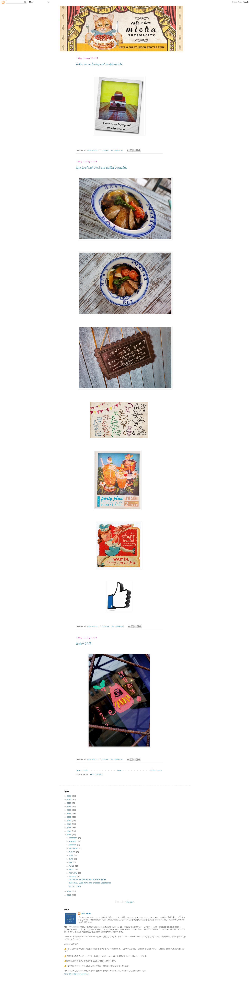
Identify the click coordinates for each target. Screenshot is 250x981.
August (72, 852)
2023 (69, 807)
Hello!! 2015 (83, 644)
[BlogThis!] (131, 150)
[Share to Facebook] (136, 150)
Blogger (130, 902)
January (73, 877)
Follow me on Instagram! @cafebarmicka (99, 64)
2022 (69, 810)
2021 (69, 814)
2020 (69, 817)
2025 (69, 800)
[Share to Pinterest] (139, 150)
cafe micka (86, 914)
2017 (69, 828)
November (73, 841)
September (74, 849)
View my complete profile (76, 974)
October (73, 845)
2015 (69, 835)
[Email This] (128, 150)
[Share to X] (133, 150)
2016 (69, 831)
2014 (69, 892)
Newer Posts (82, 770)
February (73, 873)
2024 (69, 803)
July (71, 856)
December (73, 838)
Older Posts (156, 770)
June (71, 859)
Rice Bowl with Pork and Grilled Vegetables (101, 167)
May (71, 863)
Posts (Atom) (96, 775)
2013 (69, 895)
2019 (69, 821)
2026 (69, 796)
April (72, 866)
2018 (69, 824)
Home (119, 770)
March (72, 870)
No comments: (117, 150)
